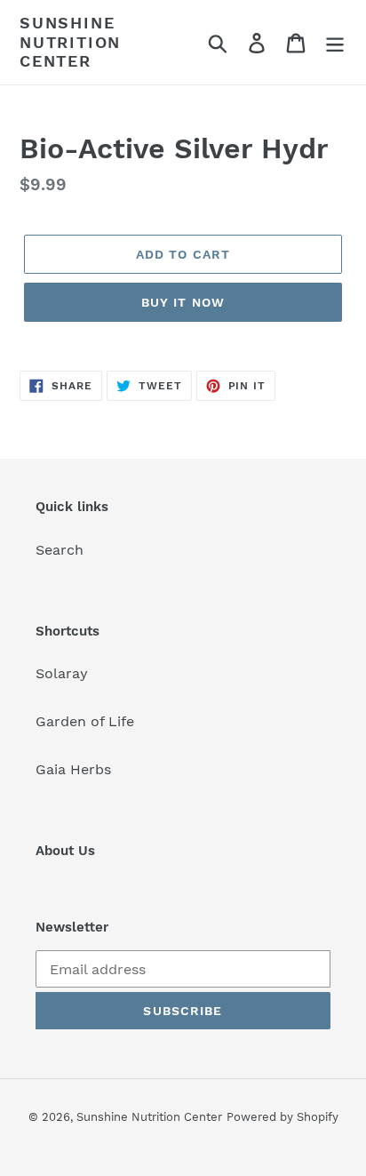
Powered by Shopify (282, 1117)
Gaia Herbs (73, 769)
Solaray (62, 673)
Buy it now (183, 302)
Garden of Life (85, 721)
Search (60, 549)
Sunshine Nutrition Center (70, 41)
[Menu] (334, 42)
